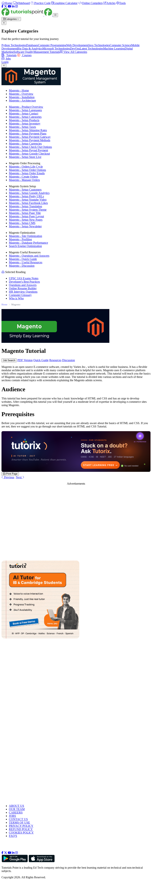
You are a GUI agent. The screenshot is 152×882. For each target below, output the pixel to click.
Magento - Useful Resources (25, 262)
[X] (5, 6)
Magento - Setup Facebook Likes (28, 203)
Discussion (68, 360)
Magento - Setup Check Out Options (30, 146)
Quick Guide (41, 360)
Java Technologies (99, 45)
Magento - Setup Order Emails (27, 173)
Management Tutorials (47, 51)
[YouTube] (9, 6)
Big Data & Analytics (29, 48)
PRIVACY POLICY (21, 825)
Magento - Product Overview (26, 106)
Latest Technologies (91, 48)
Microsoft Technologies (56, 48)
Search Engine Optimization (25, 246)
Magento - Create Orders (23, 176)
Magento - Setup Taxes (22, 126)
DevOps (75, 48)
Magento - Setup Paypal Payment (28, 150)
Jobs (8, 58)
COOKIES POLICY (21, 832)
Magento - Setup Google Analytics (29, 193)
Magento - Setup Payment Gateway (30, 136)
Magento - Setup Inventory (24, 123)
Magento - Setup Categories (25, 116)
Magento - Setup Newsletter (25, 226)
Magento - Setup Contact (23, 113)
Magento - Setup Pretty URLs (26, 196)
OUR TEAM (17, 809)
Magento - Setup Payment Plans (27, 133)
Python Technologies (13, 45)
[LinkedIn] (13, 6)
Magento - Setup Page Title (25, 213)
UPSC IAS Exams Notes (23, 278)
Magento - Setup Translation (25, 206)
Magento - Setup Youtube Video (28, 199)
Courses (26, 55)
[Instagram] (16, 6)
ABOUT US (16, 805)
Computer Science (120, 45)
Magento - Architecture (22, 100)
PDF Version (25, 360)
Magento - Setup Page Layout (26, 216)
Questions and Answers (23, 285)
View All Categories (75, 51)
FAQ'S (13, 835)
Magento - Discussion (21, 265)
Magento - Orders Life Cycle (26, 166)
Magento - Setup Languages (25, 110)
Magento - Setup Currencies (25, 143)
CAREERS (16, 812)
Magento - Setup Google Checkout (29, 153)
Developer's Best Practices (24, 281)
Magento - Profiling (20, 239)
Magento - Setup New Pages (25, 219)
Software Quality (24, 51)
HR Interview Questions (23, 291)
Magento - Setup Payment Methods (29, 140)
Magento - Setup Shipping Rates (28, 130)
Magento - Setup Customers (25, 189)
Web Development (77, 45)
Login (5, 61)
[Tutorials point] (27, 15)
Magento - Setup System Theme (28, 209)
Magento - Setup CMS (22, 223)
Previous (8, 477)
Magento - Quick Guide (23, 259)
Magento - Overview (21, 93)
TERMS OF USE (19, 822)
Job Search (9, 360)
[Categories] (55, 15)
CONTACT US (18, 819)
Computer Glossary (20, 295)
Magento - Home (19, 90)
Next (19, 477)
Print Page (11, 473)
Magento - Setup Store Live (25, 157)
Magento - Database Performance (28, 242)
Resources (55, 360)
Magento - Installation (21, 97)
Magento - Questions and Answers (29, 255)
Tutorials (11, 55)
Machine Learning (114, 48)
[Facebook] (2, 6)
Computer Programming (52, 45)
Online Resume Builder (23, 288)
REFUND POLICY (21, 829)
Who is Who (16, 298)
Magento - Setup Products (24, 120)
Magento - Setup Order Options (27, 170)
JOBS (12, 815)
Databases (32, 45)
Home (4, 304)
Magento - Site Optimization (25, 236)
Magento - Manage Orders (24, 180)
